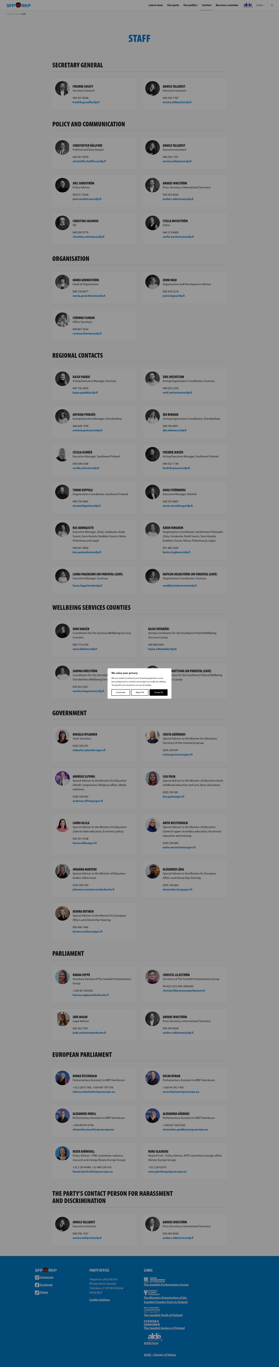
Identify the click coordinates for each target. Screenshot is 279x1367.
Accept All (158, 692)
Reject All (140, 692)
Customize (120, 692)
